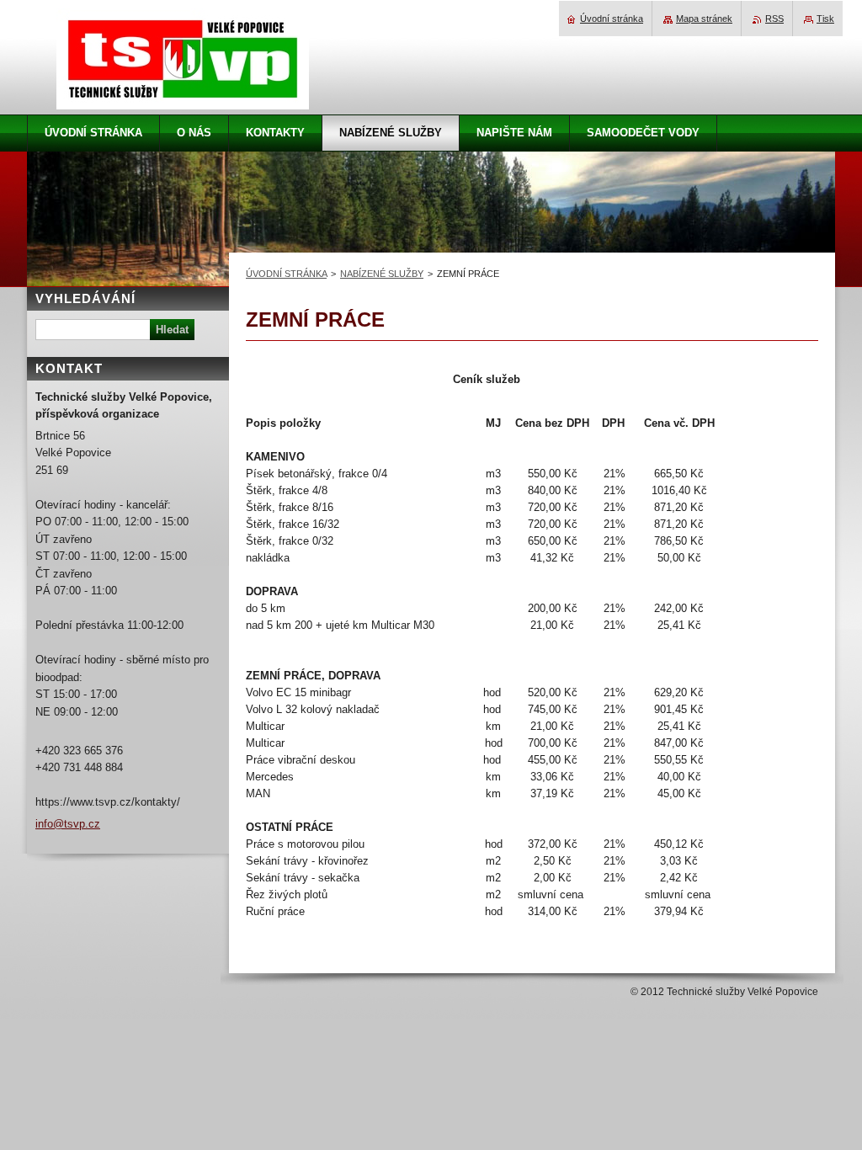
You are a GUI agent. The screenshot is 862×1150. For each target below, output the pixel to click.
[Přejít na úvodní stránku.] (182, 99)
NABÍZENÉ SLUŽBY (381, 274)
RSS (774, 18)
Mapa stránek (704, 18)
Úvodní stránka (611, 18)
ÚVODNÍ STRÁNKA (286, 274)
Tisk (825, 18)
